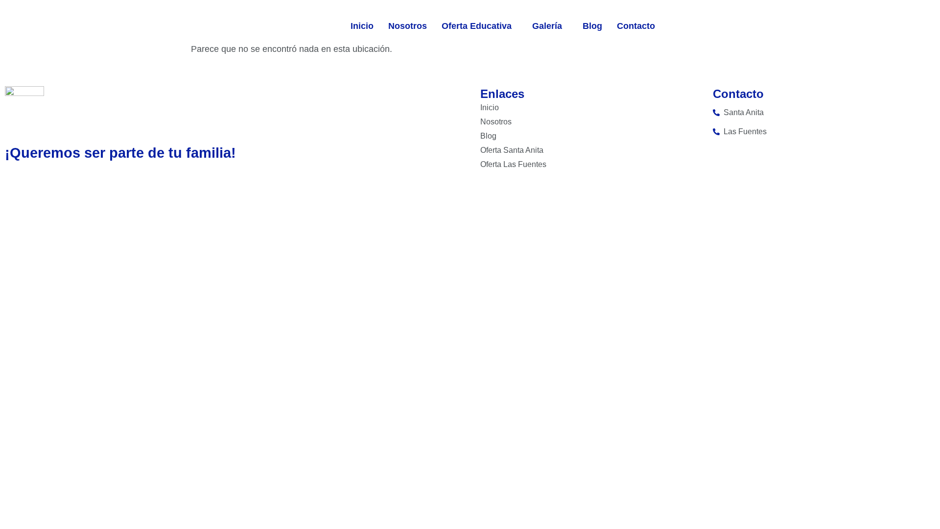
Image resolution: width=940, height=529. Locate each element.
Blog (592, 26)
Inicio (362, 26)
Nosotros (407, 26)
